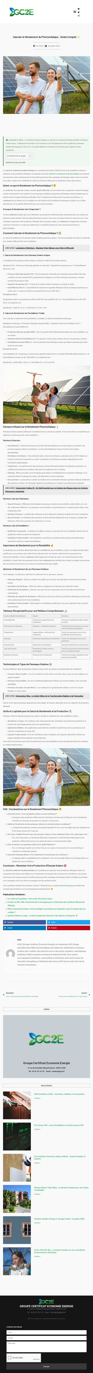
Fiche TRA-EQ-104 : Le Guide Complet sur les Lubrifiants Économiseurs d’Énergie (59, 1251)
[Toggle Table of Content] (29, 156)
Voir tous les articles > (25, 969)
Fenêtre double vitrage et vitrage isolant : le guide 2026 (59, 1218)
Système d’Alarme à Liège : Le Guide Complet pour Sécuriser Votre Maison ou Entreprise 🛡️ (43, 916)
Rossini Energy (66, 886)
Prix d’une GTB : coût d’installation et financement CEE (59, 1125)
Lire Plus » (37, 1098)
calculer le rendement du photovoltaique (64, 174)
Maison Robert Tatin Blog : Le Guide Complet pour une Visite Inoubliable (61, 1188)
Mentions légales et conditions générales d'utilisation (46, 1318)
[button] (75, 12)
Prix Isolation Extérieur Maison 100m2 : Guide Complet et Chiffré (60, 1157)
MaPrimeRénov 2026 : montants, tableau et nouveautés (59, 1094)
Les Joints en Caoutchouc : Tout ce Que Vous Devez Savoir (30, 899)
